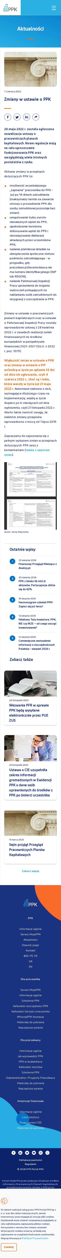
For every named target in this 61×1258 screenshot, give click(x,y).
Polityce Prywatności (35, 1238)
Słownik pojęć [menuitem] (30, 945)
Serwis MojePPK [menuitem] (31, 934)
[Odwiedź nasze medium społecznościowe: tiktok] (47, 1153)
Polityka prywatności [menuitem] (30, 1160)
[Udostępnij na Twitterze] (18, 117)
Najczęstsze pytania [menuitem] (30, 1028)
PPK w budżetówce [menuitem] (30, 1062)
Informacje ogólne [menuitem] (30, 929)
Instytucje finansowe (30, 1101)
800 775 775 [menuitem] (30, 956)
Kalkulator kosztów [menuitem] (30, 1067)
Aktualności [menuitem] (31, 940)
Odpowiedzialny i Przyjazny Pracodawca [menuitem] (30, 1078)
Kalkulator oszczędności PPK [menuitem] (30, 1006)
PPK (30, 918)
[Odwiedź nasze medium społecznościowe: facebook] (14, 1153)
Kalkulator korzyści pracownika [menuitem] (31, 1011)
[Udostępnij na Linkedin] (27, 117)
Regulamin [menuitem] (30, 1164)
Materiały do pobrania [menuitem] (30, 1022)
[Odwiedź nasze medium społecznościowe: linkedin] (20, 1153)
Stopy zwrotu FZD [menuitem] (31, 1122)
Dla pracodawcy (30, 1040)
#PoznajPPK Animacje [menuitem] (30, 1017)
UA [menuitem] (30, 961)
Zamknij (9, 1247)
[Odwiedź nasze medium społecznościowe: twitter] (27, 1153)
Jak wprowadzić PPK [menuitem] (30, 1056)
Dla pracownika (30, 979)
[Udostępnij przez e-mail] (36, 117)
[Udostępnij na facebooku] (8, 117)
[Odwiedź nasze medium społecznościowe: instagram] (41, 1153)
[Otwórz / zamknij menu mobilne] (54, 8)
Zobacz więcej (30, 871)
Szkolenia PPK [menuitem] (30, 1001)
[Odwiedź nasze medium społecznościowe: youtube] (34, 1153)
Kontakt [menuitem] (30, 950)
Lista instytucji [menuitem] (30, 1117)
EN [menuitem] (30, 967)
